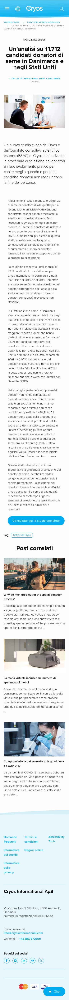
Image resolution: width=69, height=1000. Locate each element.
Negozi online (33, 850)
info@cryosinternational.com (23, 933)
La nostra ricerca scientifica (43, 22)
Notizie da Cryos (22, 535)
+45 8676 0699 (30, 939)
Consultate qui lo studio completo (36, 521)
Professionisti (12, 22)
